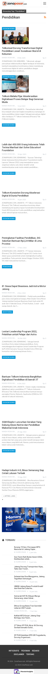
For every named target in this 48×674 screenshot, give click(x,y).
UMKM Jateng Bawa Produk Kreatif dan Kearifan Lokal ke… (28, 587)
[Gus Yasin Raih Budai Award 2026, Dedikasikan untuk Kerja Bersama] (7, 559)
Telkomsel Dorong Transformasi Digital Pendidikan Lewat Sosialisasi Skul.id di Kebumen (22, 51)
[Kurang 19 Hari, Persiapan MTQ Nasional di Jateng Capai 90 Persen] (7, 549)
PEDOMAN (25, 651)
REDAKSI (35, 651)
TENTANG (30, 654)
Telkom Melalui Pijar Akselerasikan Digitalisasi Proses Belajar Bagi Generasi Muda (22, 99)
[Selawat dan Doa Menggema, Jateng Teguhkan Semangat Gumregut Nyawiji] (7, 579)
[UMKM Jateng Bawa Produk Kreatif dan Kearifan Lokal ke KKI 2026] (7, 588)
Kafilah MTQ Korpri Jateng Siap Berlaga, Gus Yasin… (27, 617)
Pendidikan (7, 267)
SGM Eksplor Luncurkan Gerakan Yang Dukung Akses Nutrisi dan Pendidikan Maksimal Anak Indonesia (21, 425)
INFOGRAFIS (14, 651)
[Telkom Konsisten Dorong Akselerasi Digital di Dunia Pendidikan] (15, 180)
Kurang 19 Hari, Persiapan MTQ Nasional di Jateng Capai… (27, 548)
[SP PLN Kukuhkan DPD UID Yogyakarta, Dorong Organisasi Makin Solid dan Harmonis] (7, 637)
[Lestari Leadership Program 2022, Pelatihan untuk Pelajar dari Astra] (15, 319)
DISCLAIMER (19, 654)
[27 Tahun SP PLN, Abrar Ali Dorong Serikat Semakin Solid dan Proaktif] (7, 627)
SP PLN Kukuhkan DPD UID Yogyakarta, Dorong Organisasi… (30, 636)
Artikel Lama (9, 496)
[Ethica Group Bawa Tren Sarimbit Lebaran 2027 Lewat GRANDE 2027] (7, 608)
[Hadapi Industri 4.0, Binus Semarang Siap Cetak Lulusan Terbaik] (15, 457)
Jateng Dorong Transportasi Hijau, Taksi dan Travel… (28, 568)
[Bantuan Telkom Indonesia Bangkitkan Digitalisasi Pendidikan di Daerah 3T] (15, 364)
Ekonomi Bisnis (9, 28)
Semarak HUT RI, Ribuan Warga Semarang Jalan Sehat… (27, 597)
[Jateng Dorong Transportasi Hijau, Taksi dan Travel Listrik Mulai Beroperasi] (7, 569)
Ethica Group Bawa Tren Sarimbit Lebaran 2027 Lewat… (27, 607)
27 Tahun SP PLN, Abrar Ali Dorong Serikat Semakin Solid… (28, 626)
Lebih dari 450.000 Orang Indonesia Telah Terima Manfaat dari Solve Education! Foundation (23, 147)
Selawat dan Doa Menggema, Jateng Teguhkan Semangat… (29, 577)
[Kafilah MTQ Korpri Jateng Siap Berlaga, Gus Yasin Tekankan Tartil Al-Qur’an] (7, 618)
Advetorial (7, 312)
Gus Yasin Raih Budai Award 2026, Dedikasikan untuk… (28, 558)
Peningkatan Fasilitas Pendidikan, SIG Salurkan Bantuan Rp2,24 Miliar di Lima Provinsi (22, 241)
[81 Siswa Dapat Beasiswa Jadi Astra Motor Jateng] (15, 273)
